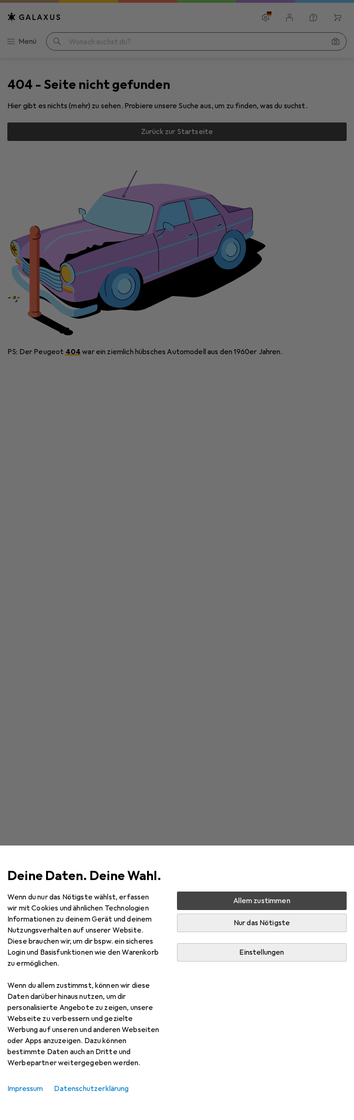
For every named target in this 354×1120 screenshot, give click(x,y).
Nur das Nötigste (262, 923)
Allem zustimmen (261, 900)
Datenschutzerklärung (91, 1088)
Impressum (25, 1088)
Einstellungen (261, 952)
